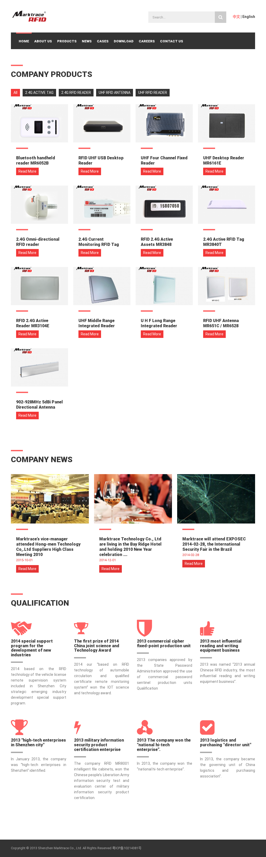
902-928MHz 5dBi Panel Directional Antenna (39, 405)
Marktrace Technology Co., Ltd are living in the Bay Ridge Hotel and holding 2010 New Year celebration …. (130, 547)
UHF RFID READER (152, 92)
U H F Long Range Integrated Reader (159, 323)
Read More (27, 171)
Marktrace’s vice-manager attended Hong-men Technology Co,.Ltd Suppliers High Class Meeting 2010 (48, 547)
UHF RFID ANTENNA (114, 92)
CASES (103, 41)
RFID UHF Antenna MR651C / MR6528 (221, 323)
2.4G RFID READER (76, 92)
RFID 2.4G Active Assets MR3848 (157, 242)
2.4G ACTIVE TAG (39, 92)
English (248, 17)
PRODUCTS (67, 41)
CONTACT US (171, 41)
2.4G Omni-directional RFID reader (37, 242)
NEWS (87, 41)
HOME (24, 41)
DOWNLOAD (124, 41)
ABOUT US (43, 41)
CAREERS (147, 41)
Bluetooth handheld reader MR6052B (35, 160)
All (15, 92)
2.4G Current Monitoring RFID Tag (98, 242)
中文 (236, 17)
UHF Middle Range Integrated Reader (96, 323)
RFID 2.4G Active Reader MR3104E (32, 323)
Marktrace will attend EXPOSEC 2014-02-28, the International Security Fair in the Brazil (214, 544)
